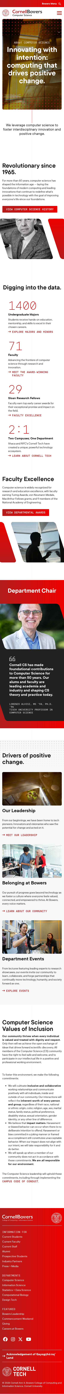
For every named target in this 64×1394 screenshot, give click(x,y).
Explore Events (17, 990)
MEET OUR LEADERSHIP (21, 835)
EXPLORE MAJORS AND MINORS (32, 332)
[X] (20, 1339)
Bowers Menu (49, 3)
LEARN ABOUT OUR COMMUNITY (26, 911)
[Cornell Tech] (19, 1371)
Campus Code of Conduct (20, 1181)
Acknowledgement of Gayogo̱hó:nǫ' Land (30, 1356)
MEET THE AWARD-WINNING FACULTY (30, 374)
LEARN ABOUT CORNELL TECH (31, 455)
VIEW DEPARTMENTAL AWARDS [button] (25, 512)
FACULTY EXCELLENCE (27, 415)
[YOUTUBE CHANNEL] (28, 1339)
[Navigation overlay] (59, 13)
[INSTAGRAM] (13, 1339)
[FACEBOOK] (5, 1339)
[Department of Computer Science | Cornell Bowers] (22, 13)
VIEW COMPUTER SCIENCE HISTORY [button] (30, 209)
